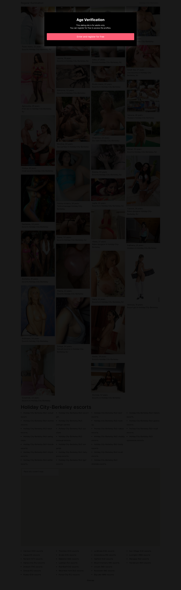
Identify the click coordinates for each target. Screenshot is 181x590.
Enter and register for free (90, 36)
